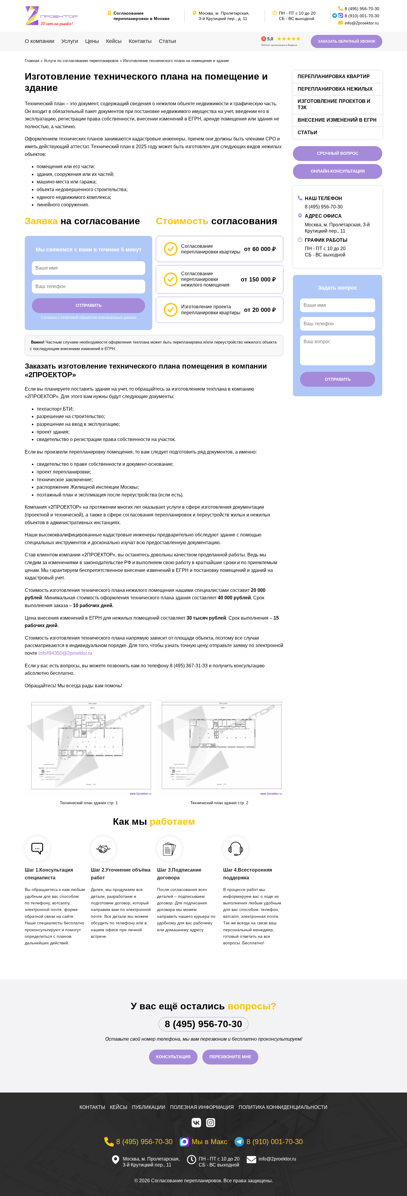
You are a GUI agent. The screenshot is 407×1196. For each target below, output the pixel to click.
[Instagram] (210, 1122)
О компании (39, 41)
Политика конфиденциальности (283, 1107)
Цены (92, 41)
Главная (32, 60)
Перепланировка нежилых (335, 89)
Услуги (69, 41)
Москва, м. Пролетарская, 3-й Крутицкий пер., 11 (151, 1162)
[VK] (196, 1122)
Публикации (148, 1107)
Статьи (167, 41)
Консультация (173, 1056)
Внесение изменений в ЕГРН (337, 120)
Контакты (140, 41)
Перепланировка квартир (334, 76)
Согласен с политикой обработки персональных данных (88, 317)
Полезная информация (202, 1107)
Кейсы (114, 41)
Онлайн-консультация (338, 171)
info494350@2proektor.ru (65, 653)
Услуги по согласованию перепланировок (81, 60)
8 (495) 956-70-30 (324, 206)
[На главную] (63, 16)
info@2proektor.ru (277, 1158)
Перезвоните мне (230, 1056)
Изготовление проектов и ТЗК (334, 104)
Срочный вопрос (337, 153)
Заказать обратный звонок (346, 41)
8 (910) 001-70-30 (362, 15)
